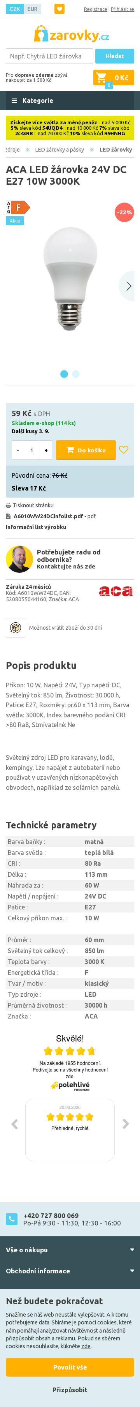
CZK (15, 9)
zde (86, 1346)
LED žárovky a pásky (59, 150)
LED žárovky (116, 150)
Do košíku (92, 450)
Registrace (95, 9)
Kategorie (37, 100)
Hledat (115, 56)
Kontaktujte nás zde (66, 566)
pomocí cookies (97, 1322)
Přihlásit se (122, 9)
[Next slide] (126, 286)
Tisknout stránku (33, 505)
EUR (32, 9)
